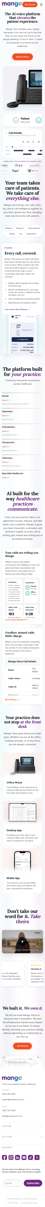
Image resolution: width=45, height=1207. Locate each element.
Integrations (31, 234)
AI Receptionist (34, 228)
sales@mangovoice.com (12, 1116)
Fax (20, 234)
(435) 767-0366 (9, 1110)
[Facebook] (4, 1157)
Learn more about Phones (16, 309)
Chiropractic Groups (9, 450)
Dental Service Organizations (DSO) (15, 404)
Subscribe (33, 1183)
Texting (12, 234)
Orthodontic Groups (9, 435)
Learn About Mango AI (15, 619)
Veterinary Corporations (11, 466)
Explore (5, 400)
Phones (8, 228)
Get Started (30, 5)
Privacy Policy (13, 1203)
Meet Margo (11, 699)
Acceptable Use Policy (29, 1203)
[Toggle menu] (41, 4)
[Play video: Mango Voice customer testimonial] (22, 941)
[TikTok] (30, 1157)
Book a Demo (22, 57)
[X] (37, 1157)
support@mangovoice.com (13, 1099)
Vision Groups (7, 419)
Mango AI (20, 228)
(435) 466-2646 (9, 1094)
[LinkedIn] (17, 1157)
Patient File (24, 340)
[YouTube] (24, 1157)
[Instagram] (11, 1157)
